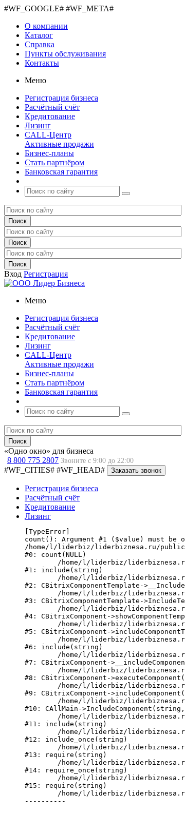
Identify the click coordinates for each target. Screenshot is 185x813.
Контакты (42, 63)
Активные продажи (59, 144)
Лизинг (38, 516)
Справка (39, 44)
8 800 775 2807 (33, 460)
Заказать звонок (136, 470)
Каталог (39, 35)
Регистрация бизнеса (61, 488)
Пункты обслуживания (65, 53)
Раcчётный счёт (52, 497)
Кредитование (50, 506)
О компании (46, 26)
